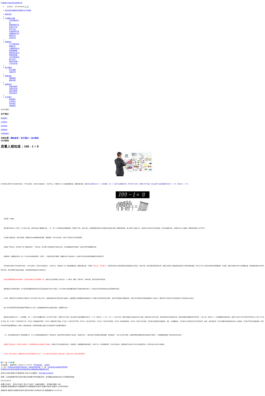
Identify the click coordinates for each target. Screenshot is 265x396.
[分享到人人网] (11, 362)
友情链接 (24, 369)
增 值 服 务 (13, 93)
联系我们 (12, 99)
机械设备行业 (14, 25)
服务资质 (12, 80)
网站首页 (15, 138)
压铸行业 (12, 38)
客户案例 (12, 70)
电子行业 (12, 29)
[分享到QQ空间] (4, 362)
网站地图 (38, 369)
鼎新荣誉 (12, 78)
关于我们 (25, 138)
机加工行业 (13, 27)
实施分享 (12, 72)
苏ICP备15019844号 (46, 373)
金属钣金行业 (14, 33)
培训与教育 (13, 91)
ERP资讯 (12, 103)
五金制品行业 (14, 31)
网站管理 (45, 369)
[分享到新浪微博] (6, 362)
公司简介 (12, 101)
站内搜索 (31, 369)
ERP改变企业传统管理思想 (57, 367)
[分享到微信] (13, 362)
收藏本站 (15, 10)
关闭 (47, 365)
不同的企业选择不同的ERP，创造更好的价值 (23, 367)
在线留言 (12, 106)
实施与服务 (13, 86)
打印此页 (38, 365)
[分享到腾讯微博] (9, 362)
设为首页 (8, 10)
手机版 (28, 10)
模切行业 (12, 35)
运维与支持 (13, 89)
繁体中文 (22, 10)
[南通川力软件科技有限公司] (11, 3)
